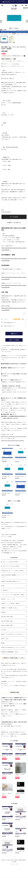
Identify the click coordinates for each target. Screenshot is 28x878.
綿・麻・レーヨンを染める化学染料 (9, 561)
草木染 (2, 586)
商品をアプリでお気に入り (14, 222)
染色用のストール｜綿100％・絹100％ (10, 603)
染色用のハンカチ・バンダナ (8, 599)
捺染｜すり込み (5, 638)
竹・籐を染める (5, 590)
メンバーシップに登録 (7, 61)
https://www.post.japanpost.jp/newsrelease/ (12, 440)
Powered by (12, 864)
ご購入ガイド (14, 333)
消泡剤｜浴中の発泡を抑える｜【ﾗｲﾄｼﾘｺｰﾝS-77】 (13, 647)
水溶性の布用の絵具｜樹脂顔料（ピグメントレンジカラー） (13, 576)
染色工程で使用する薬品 (7, 621)
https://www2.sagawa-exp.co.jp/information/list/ (13, 436)
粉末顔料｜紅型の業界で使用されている (10, 581)
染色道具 (3, 612)
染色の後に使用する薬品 (7, 625)
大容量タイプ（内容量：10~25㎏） (9, 608)
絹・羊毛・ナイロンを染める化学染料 (10, 566)
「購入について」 (19, 714)
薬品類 (2, 643)
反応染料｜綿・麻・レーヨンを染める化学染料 (12, 570)
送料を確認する (16, 63)
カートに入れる (14, 217)
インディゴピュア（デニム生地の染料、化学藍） (13, 594)
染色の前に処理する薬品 (7, 616)
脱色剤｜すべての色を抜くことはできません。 (12, 634)
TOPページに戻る (14, 340)
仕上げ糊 (3, 630)
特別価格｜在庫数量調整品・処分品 (9, 652)
